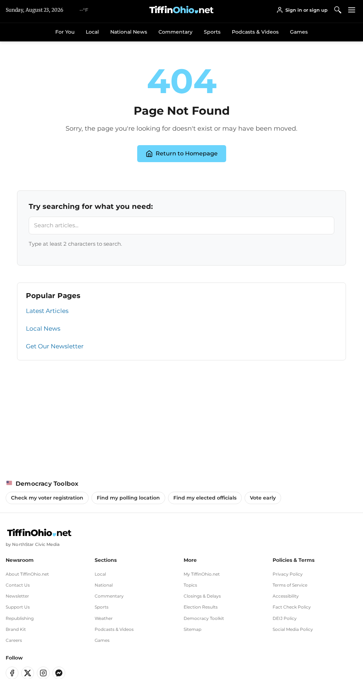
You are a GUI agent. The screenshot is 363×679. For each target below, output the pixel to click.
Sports (212, 32)
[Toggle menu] (351, 9)
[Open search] (338, 9)
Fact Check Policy (292, 607)
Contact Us (18, 585)
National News (128, 32)
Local (92, 32)
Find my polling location (128, 498)
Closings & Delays (202, 596)
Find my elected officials (204, 498)
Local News (43, 328)
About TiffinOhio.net (27, 574)
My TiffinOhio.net (202, 574)
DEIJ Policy (285, 618)
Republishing (20, 618)
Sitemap (192, 629)
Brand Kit (16, 629)
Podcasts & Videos (255, 32)
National (104, 585)
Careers (14, 640)
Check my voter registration (47, 498)
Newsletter (17, 596)
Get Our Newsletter (55, 346)
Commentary (175, 32)
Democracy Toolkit (204, 618)
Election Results (201, 607)
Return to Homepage (187, 153)
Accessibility (286, 596)
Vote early (263, 498)
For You (64, 32)
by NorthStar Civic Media (33, 544)
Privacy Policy (288, 574)
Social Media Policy (293, 629)
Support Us (18, 607)
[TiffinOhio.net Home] (39, 533)
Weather (104, 618)
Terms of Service (290, 585)
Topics (190, 585)
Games (299, 32)
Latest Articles (47, 310)
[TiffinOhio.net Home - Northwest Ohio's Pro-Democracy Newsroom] (181, 10)
